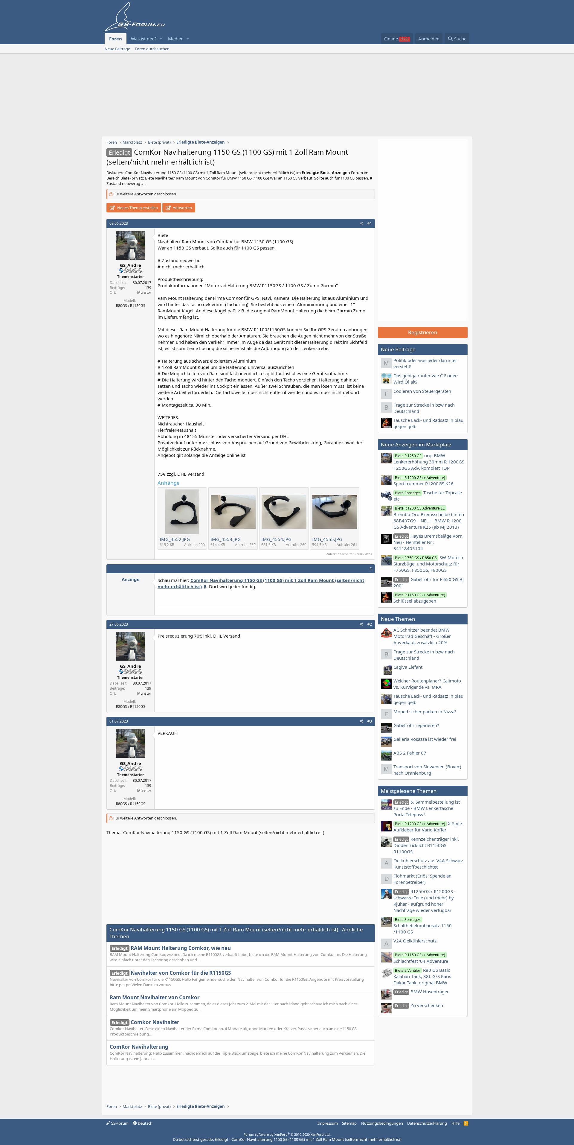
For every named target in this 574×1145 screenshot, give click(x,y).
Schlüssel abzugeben (419, 598)
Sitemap (349, 1123)
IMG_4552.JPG (175, 539)
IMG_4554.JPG (276, 539)
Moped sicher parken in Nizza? (425, 711)
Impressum (327, 1123)
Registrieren (422, 332)
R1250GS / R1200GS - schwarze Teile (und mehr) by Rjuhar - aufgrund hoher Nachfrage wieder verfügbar (424, 900)
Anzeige (131, 579)
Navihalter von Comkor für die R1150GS (171, 972)
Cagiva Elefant (407, 667)
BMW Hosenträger (422, 992)
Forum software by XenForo (287, 1134)
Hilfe (455, 1123)
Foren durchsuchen (152, 48)
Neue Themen (398, 618)
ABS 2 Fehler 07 (409, 753)
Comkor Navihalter (145, 1022)
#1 (369, 223)
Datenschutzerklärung (427, 1123)
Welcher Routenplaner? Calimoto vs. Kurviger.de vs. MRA (427, 684)
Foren (115, 39)
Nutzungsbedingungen (382, 1123)
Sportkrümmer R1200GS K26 (423, 480)
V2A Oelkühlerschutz (414, 941)
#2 (369, 624)
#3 (369, 721)
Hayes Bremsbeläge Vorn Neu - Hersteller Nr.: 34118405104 (427, 542)
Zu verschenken (419, 1005)
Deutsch (144, 1123)
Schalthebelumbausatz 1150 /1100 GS (422, 926)
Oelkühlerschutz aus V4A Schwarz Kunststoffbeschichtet (428, 863)
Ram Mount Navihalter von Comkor (155, 997)
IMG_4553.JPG (225, 539)
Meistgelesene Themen (409, 790)
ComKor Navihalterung (139, 1046)
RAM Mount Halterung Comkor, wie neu (171, 948)
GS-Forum (119, 1123)
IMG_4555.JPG (327, 539)
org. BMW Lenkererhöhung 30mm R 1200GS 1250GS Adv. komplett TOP (428, 461)
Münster (144, 292)
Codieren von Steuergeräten (422, 391)
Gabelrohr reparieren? (416, 725)
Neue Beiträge (117, 48)
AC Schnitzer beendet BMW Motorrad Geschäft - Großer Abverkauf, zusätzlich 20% (422, 636)
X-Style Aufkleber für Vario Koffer (427, 826)
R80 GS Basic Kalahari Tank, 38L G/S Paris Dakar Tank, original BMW (422, 976)
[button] (161, 38)
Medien (176, 39)
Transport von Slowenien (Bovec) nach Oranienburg (427, 770)
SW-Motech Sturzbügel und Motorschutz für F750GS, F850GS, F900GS (428, 563)
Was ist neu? (144, 39)
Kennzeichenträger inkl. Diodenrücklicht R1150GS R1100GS (426, 845)
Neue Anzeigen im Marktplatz (416, 444)
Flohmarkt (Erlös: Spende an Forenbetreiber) (422, 879)
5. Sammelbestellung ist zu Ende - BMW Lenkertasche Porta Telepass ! (426, 808)
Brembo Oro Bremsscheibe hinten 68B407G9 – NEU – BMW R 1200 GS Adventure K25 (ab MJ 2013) (428, 518)
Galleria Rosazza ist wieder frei (424, 739)
